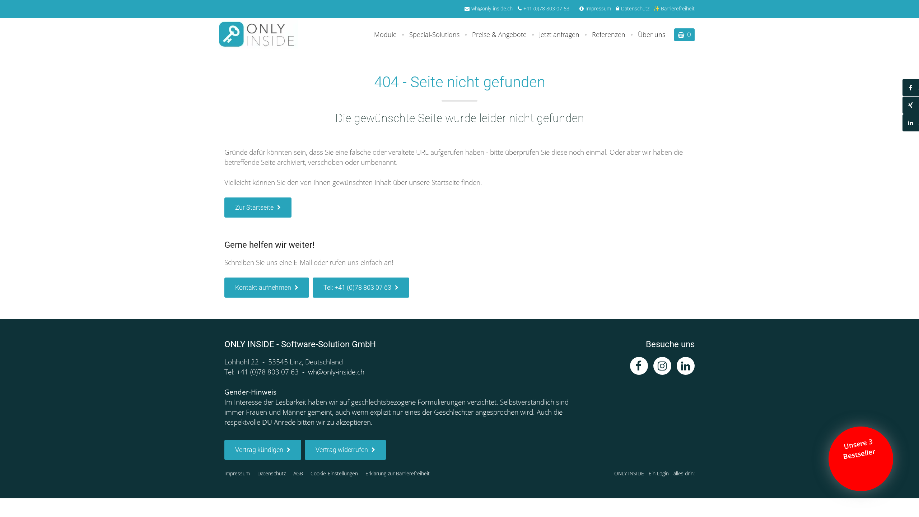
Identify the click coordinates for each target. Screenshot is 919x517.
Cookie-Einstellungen (334, 473)
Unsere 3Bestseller (860, 449)
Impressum (598, 8)
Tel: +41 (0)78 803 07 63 (357, 287)
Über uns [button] (651, 34)
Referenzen (608, 34)
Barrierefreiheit (678, 8)
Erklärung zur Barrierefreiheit (397, 473)
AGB (298, 473)
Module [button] (385, 34)
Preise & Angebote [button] (499, 34)
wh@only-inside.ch (492, 8)
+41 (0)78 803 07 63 (546, 8)
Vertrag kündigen (259, 449)
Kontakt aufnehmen (263, 287)
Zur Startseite (254, 207)
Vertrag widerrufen (342, 449)
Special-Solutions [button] (434, 34)
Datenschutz (635, 8)
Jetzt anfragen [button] (559, 34)
